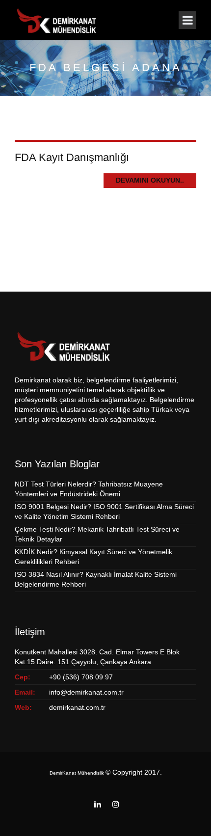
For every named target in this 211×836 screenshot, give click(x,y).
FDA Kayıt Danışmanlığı (72, 157)
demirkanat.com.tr (77, 707)
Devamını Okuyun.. (150, 180)
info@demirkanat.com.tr (86, 692)
